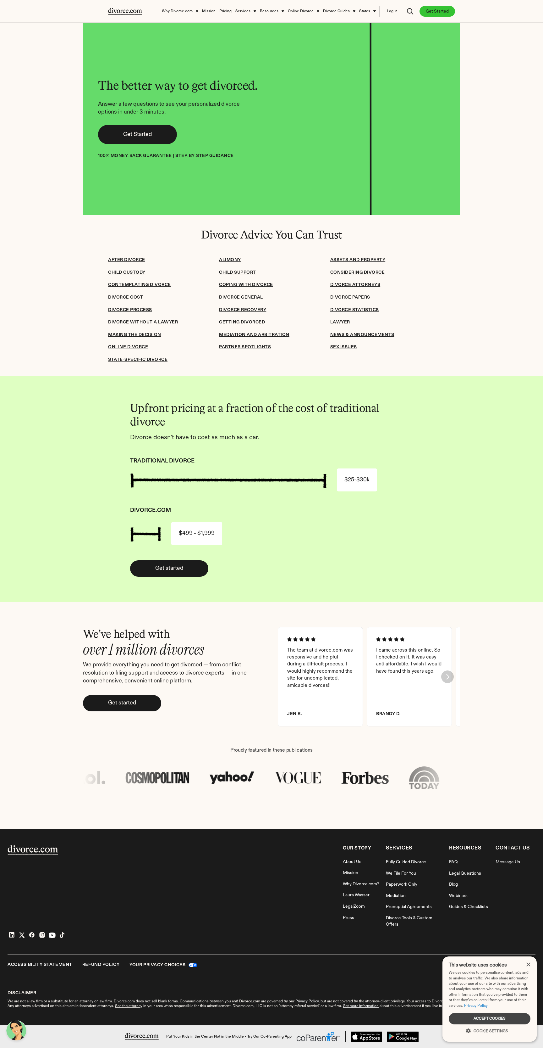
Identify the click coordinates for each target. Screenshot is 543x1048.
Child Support (237, 272)
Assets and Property (358, 260)
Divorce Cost (125, 297)
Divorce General (241, 297)
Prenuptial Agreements (409, 907)
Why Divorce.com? (361, 884)
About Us (352, 862)
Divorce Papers (350, 297)
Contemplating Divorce (139, 285)
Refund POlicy (100, 964)
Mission (350, 873)
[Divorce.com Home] (142, 1036)
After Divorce (126, 260)
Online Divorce (128, 347)
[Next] (447, 676)
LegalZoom (354, 906)
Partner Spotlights (245, 347)
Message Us (508, 862)
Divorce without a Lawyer (143, 322)
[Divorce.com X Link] (22, 935)
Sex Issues (343, 347)
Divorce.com (124, 1001)
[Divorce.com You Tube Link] (52, 935)
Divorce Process (130, 310)
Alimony (230, 260)
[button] (489, 1030)
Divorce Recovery (242, 310)
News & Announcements (362, 335)
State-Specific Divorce (137, 359)
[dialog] (489, 999)
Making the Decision (134, 335)
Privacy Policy (476, 1006)
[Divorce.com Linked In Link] (12, 935)
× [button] (528, 964)
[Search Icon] (410, 11)
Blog (453, 884)
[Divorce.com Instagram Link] (42, 935)
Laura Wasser (356, 895)
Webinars (458, 896)
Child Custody (126, 272)
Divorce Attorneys (355, 285)
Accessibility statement (40, 964)
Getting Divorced (242, 322)
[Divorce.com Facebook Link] (32, 935)
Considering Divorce (357, 272)
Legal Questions (465, 873)
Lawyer (340, 322)
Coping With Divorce (246, 285)
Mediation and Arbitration (254, 335)
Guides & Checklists (468, 907)
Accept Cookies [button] (490, 1019)
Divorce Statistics (354, 310)
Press (348, 918)
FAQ (453, 862)
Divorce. (439, 1001)
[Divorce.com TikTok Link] (62, 935)
